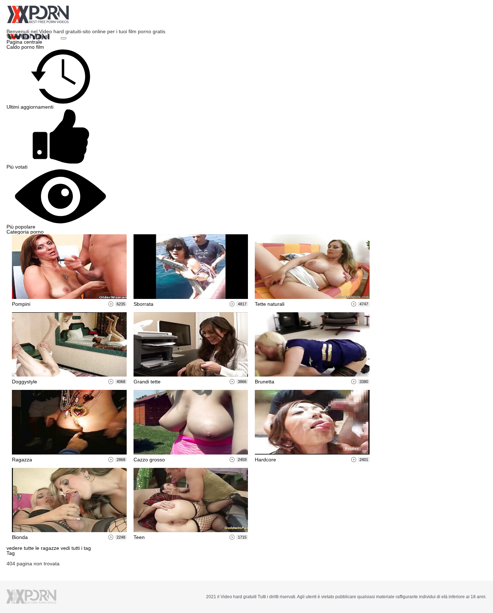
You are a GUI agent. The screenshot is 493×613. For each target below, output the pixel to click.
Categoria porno (25, 232)
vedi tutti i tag (76, 548)
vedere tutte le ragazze (33, 548)
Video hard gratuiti (28, 36)
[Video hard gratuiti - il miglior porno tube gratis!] (37, 14)
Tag (10, 553)
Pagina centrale (24, 42)
